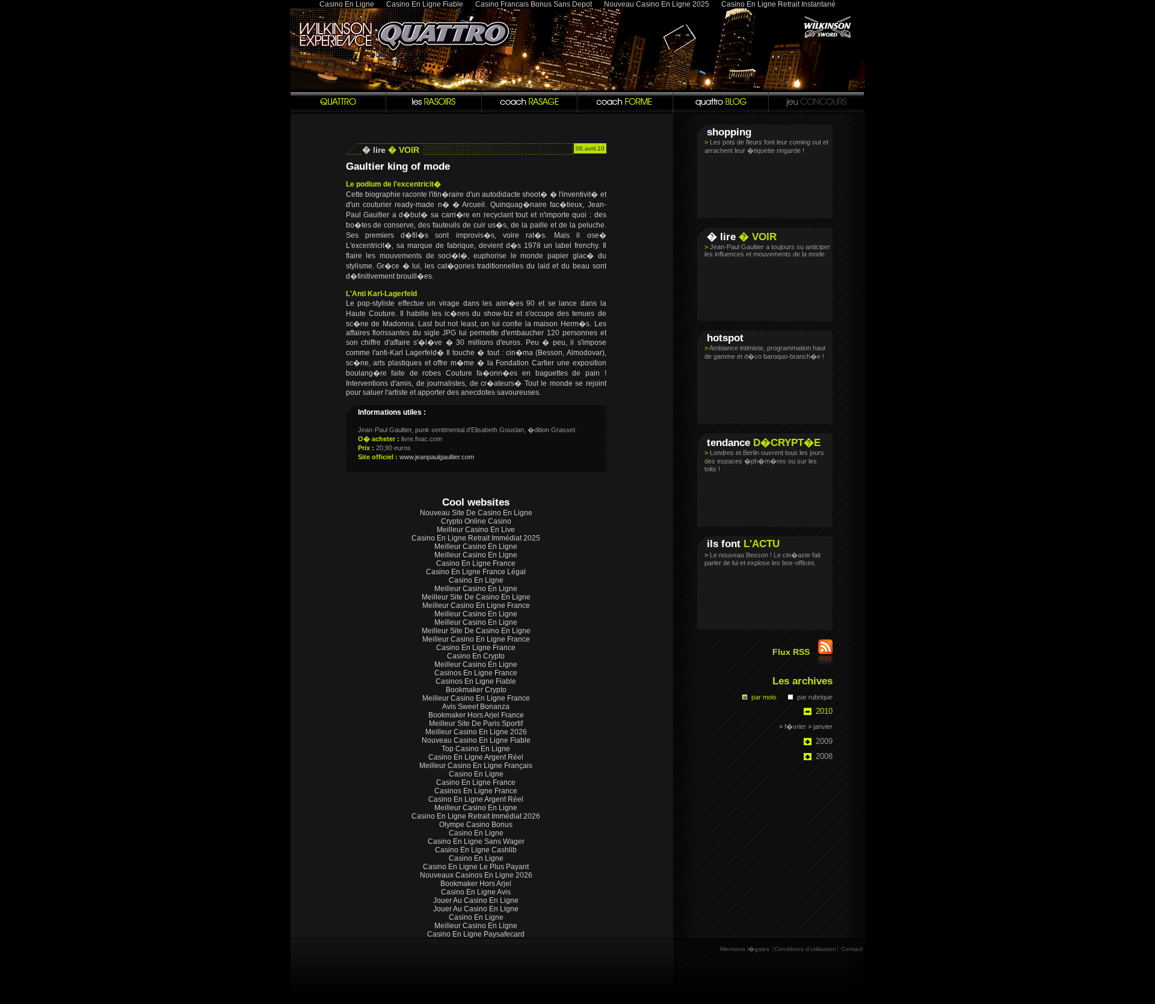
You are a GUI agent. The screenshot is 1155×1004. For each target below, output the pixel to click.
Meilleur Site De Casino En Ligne (476, 597)
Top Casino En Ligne (476, 749)
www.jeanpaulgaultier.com (436, 456)
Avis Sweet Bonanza (476, 706)
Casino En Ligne (476, 580)
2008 (824, 756)
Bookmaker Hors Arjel (475, 883)
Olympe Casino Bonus (476, 824)
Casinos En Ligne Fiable (476, 681)
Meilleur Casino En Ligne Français (475, 765)
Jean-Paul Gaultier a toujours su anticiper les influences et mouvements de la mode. (767, 250)
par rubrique (815, 697)
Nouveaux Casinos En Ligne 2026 (476, 875)
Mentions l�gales (744, 949)
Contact (852, 949)
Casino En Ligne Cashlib (476, 850)
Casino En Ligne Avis (476, 892)
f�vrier (792, 726)
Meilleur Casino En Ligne (475, 546)
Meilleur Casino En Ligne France (476, 605)
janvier (820, 726)
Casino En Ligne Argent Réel (475, 757)
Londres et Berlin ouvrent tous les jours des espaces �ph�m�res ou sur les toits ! (764, 461)
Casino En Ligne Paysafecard (476, 934)
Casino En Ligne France (476, 563)
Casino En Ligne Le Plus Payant (476, 867)
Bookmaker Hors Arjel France (476, 715)
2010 (824, 711)
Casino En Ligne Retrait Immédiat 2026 (475, 816)
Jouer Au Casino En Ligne (476, 900)
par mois (764, 697)
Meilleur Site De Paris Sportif (476, 723)
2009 (824, 741)
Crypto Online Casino (476, 521)
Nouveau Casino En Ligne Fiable (476, 740)
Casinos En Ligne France (475, 673)
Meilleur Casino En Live (476, 529)
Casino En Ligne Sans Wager (476, 841)
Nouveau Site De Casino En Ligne (476, 513)
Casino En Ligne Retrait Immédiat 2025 (475, 538)
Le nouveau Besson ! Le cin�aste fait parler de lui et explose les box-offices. (762, 558)
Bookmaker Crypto (476, 690)
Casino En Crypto (476, 656)
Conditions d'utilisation (805, 949)
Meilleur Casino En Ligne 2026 (476, 732)
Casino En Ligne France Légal (476, 572)
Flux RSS (792, 652)
